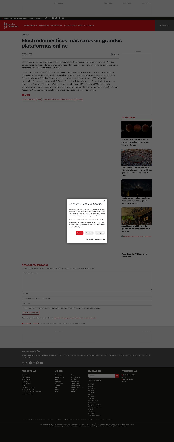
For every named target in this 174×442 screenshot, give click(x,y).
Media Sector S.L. (99, 239)
